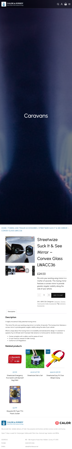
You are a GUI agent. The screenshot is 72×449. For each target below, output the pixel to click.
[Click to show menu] (69, 4)
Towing (63, 301)
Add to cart (58, 295)
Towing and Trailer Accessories (22, 228)
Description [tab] (11, 311)
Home (3, 228)
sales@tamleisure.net (31, 446)
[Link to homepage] (12, 4)
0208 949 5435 (29, 443)
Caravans (57, 301)
